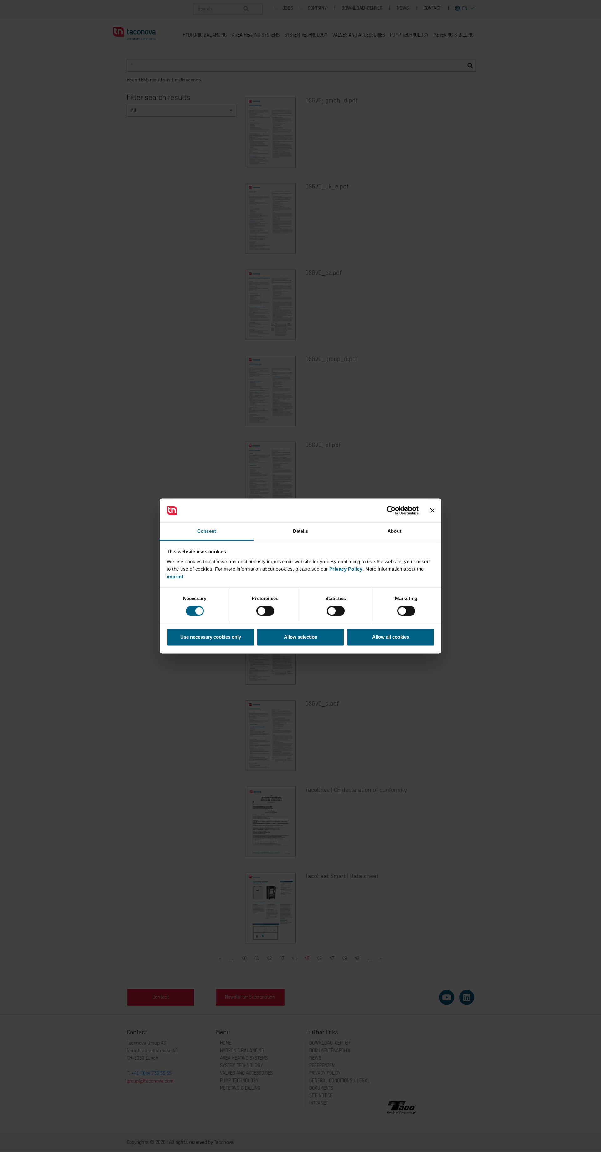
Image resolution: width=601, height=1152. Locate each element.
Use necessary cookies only (210, 637)
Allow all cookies (390, 637)
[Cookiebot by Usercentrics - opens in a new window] (391, 510)
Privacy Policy (345, 569)
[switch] (265, 611)
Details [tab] (300, 531)
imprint (175, 576)
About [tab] (394, 531)
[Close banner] (432, 510)
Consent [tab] (206, 531)
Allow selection (300, 637)
